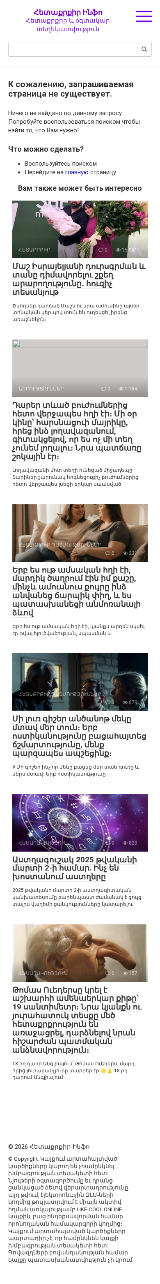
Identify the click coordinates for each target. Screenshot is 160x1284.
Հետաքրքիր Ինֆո (68, 12)
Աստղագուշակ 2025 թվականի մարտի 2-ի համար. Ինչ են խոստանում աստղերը (74, 868)
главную (77, 172)
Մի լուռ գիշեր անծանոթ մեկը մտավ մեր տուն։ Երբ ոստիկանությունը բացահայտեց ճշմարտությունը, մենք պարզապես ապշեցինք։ (79, 736)
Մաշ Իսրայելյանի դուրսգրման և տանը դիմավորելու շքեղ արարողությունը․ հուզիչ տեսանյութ (78, 279)
